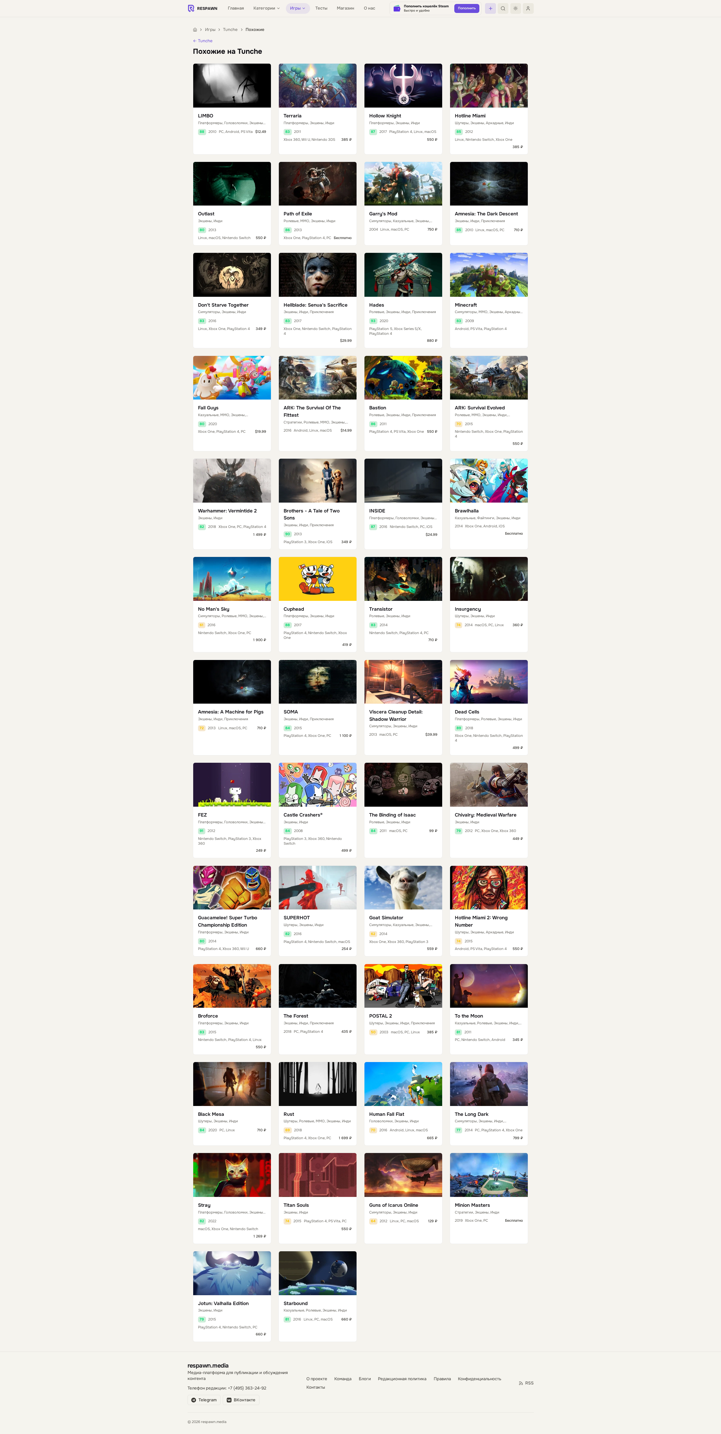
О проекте (316, 1379)
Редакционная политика (402, 1379)
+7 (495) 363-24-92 (247, 1388)
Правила (442, 1379)
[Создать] (490, 8)
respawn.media (208, 1365)
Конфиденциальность (479, 1379)
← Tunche (203, 41)
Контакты (315, 1387)
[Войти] (528, 8)
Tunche (230, 29)
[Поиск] (503, 8)
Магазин (345, 8)
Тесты (321, 8)
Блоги (365, 1379)
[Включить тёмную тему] (515, 8)
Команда (342, 1379)
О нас (369, 8)
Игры (210, 29)
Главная (236, 8)
